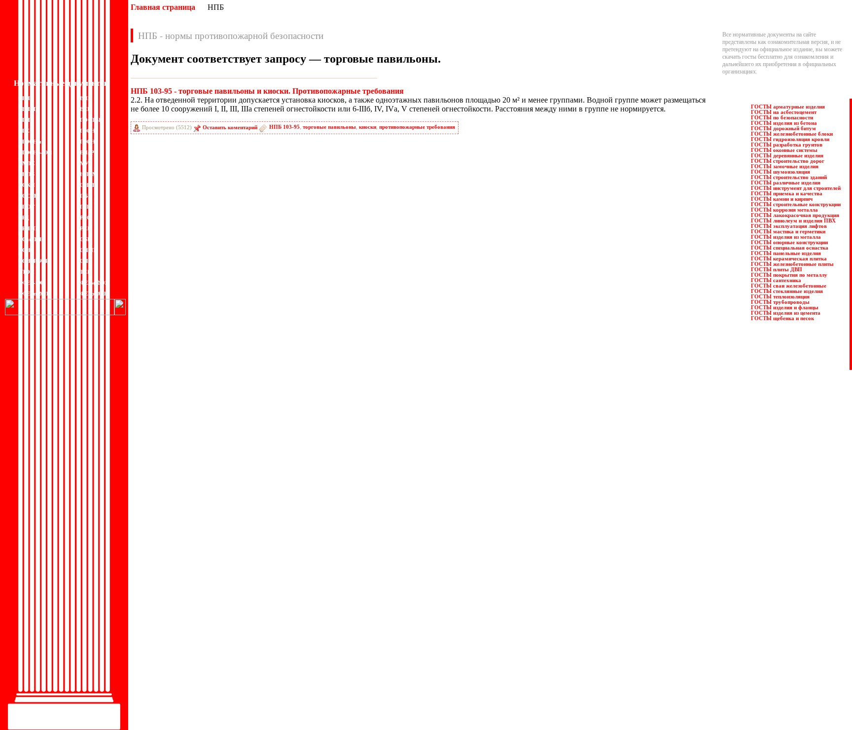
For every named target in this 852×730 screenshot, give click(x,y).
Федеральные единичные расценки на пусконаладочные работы (402, 678)
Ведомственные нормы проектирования (183, 567)
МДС (28, 163)
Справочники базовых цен (357, 612)
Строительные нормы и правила (364, 626)
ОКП (28, 185)
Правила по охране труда (356, 560)
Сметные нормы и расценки (359, 634)
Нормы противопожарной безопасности (183, 656)
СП (84, 261)
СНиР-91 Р (35, 261)
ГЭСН (87, 131)
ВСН (86, 109)
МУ (84, 163)
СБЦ (86, 239)
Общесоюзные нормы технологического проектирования (204, 678)
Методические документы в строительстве (186, 641)
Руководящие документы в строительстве (376, 582)
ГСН (28, 131)
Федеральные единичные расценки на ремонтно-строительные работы (411, 686)
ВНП (86, 98)
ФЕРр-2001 (93, 293)
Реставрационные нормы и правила (368, 589)
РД (25, 217)
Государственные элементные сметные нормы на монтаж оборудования (222, 612)
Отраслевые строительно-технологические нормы (195, 686)
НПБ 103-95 (284, 127)
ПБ (84, 196)
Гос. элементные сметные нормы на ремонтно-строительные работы (217, 626)
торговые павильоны (329, 127)
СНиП (88, 250)
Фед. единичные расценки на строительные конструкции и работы (406, 663)
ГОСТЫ (90, 120)
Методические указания (163, 649)
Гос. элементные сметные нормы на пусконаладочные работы (209, 619)
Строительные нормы (352, 619)
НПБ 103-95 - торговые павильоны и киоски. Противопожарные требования (267, 91)
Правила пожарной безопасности (365, 567)
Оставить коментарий (230, 127)
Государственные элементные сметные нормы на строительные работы (221, 604)
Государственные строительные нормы (181, 597)
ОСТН (30, 196)
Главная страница (163, 7)
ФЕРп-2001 (35, 293)
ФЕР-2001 (33, 283)
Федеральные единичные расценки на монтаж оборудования (399, 671)
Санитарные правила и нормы (362, 604)
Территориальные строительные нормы (373, 656)
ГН (26, 120)
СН (26, 250)
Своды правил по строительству (365, 641)
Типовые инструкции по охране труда (371, 649)
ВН (26, 98)
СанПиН (33, 239)
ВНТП (30, 109)
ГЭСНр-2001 (37, 152)
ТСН (86, 272)
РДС (85, 217)
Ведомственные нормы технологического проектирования (206, 575)
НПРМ (88, 174)
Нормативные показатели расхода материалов (191, 663)
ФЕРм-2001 (93, 283)
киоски (367, 127)
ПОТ (28, 207)
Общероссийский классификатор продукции (188, 671)
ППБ (86, 207)
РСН (86, 228)
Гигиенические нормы (161, 589)
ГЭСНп (89, 142)
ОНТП (88, 185)
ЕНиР (87, 152)
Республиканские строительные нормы (373, 597)
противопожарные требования (417, 127)
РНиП (29, 228)
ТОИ (28, 272)
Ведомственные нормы (162, 560)
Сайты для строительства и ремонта (176, 700)
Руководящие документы (356, 575)
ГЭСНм (31, 142)
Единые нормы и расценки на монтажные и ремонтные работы (210, 634)
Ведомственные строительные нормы (180, 582)
